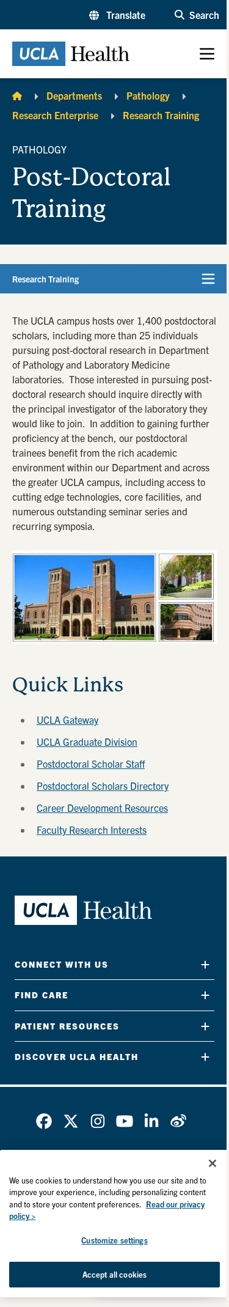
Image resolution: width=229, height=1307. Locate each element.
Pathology (148, 95)
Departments (74, 95)
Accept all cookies (114, 1274)
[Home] (17, 95)
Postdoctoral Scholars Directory (103, 785)
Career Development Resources (102, 807)
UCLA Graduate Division (87, 741)
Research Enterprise (55, 115)
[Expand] (205, 964)
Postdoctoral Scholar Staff (91, 763)
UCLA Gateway (67, 719)
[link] (44, 1121)
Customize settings (114, 1240)
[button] (117, 14)
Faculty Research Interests (92, 829)
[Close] (212, 1163)
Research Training (161, 115)
